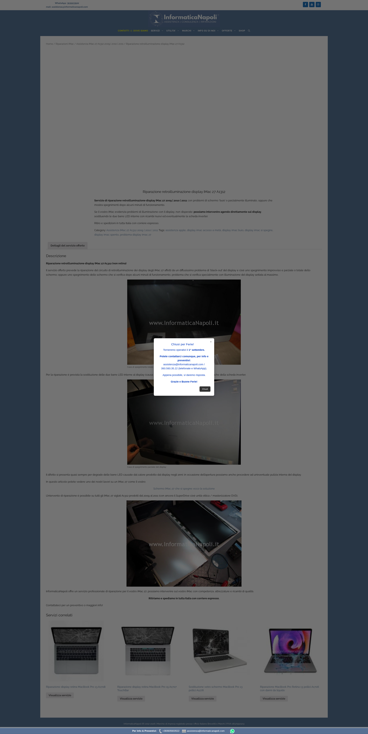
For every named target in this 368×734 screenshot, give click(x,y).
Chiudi (205, 389)
